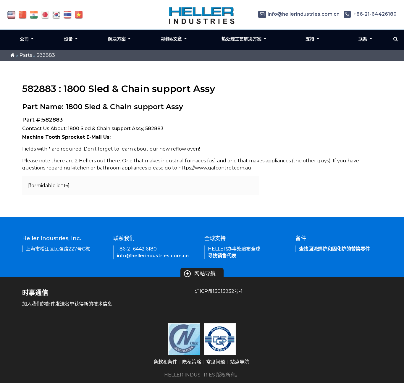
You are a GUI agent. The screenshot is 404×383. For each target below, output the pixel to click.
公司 (25, 39)
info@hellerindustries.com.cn (304, 14)
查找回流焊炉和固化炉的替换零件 (334, 249)
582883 (46, 55)
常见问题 (215, 362)
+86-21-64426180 (374, 14)
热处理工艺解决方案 (242, 39)
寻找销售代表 (222, 255)
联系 (363, 39)
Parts (26, 55)
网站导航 (200, 273)
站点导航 (239, 362)
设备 (69, 39)
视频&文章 (172, 39)
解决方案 (117, 39)
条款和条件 (165, 362)
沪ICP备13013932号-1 (219, 291)
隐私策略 (191, 362)
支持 (311, 39)
